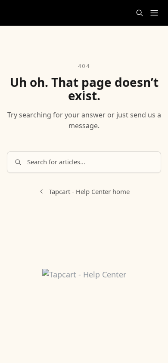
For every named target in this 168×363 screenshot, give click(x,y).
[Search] (139, 13)
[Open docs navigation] (154, 13)
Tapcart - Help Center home (89, 191)
